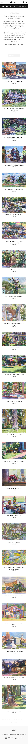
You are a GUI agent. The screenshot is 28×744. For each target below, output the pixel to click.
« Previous (5, 719)
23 (12, 721)
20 (24, 719)
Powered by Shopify (21, 734)
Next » (15, 721)
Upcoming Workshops (19, 6)
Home (2, 6)
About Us (8, 6)
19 (21, 719)
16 (14, 719)
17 (16, 719)
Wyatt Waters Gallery (11, 734)
